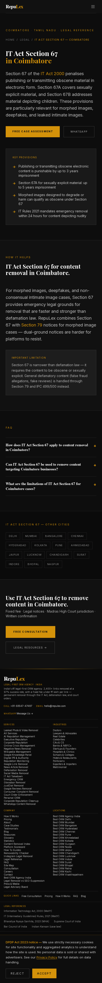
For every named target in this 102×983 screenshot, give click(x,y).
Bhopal (33, 564)
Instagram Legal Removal (18, 856)
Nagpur (53, 564)
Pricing (8, 819)
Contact (8, 874)
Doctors (57, 730)
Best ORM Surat (62, 862)
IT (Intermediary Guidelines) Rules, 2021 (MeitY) (31, 916)
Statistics (9, 840)
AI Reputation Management (19, 736)
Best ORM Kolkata (63, 840)
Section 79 (31, 324)
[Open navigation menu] (93, 6)
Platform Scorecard (14, 847)
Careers (8, 871)
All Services (10, 733)
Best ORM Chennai (64, 831)
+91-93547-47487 (21, 705)
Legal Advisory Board (16, 886)
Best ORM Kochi (62, 871)
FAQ (6, 862)
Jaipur (14, 554)
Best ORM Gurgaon (64, 843)
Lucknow (34, 554)
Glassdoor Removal (14, 782)
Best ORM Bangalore (65, 825)
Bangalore (54, 536)
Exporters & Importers (64, 764)
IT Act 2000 (52, 73)
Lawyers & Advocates (65, 733)
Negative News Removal (17, 748)
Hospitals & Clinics (63, 751)
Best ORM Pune (62, 834)
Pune (59, 545)
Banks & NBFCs (62, 745)
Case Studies (11, 825)
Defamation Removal (16, 770)
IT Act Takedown (13, 776)
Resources (9, 834)
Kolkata (40, 545)
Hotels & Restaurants (64, 757)
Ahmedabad (80, 545)
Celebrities (59, 739)
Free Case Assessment (32, 131)
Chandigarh (59, 554)
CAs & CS (58, 742)
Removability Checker (16, 853)
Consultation (11, 868)
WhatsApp (79, 131)
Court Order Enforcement (18, 794)
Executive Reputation (16, 739)
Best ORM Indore (62, 859)
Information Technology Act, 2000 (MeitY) (28, 911)
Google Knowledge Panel (18, 754)
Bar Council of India (15, 926)
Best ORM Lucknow (64, 856)
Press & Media (11, 883)
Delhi (13, 536)
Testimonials (11, 828)
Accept (44, 973)
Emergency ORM (13, 779)
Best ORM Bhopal (63, 865)
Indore (14, 564)
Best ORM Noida (62, 847)
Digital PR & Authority (16, 757)
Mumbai (31, 536)
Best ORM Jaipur (62, 850)
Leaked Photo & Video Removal (21, 730)
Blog (6, 831)
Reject (17, 973)
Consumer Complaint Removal (21, 791)
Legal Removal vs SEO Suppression (24, 880)
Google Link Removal (16, 764)
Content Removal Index (17, 843)
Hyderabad (17, 545)
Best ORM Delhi (62, 819)
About (7, 822)
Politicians (59, 761)
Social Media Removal (16, 773)
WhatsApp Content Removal (20, 804)
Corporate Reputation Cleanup (21, 800)
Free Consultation (30, 631)
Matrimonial (60, 767)
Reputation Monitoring (16, 761)
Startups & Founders (64, 748)
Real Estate (59, 736)
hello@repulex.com (55, 705)
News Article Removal (16, 767)
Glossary (9, 837)
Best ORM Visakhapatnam (68, 874)
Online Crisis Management (19, 745)
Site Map (9, 865)
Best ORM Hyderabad (65, 828)
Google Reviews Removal (18, 788)
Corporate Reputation (16, 742)
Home (10, 39)
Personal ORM (12, 797)
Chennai (77, 536)
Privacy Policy (47, 957)
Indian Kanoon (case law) (46, 926)
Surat (81, 554)
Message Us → (25, 713)
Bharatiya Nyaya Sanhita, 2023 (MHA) (26, 921)
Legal (25, 39)
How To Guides (12, 850)
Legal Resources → (30, 647)
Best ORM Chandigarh (66, 853)
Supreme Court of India (67, 921)
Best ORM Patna (62, 868)
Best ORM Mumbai (63, 822)
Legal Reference (13, 859)
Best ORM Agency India (17, 877)
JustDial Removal (14, 785)
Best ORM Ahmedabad (66, 837)
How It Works (11, 816)
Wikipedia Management (17, 751)
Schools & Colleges (63, 754)
